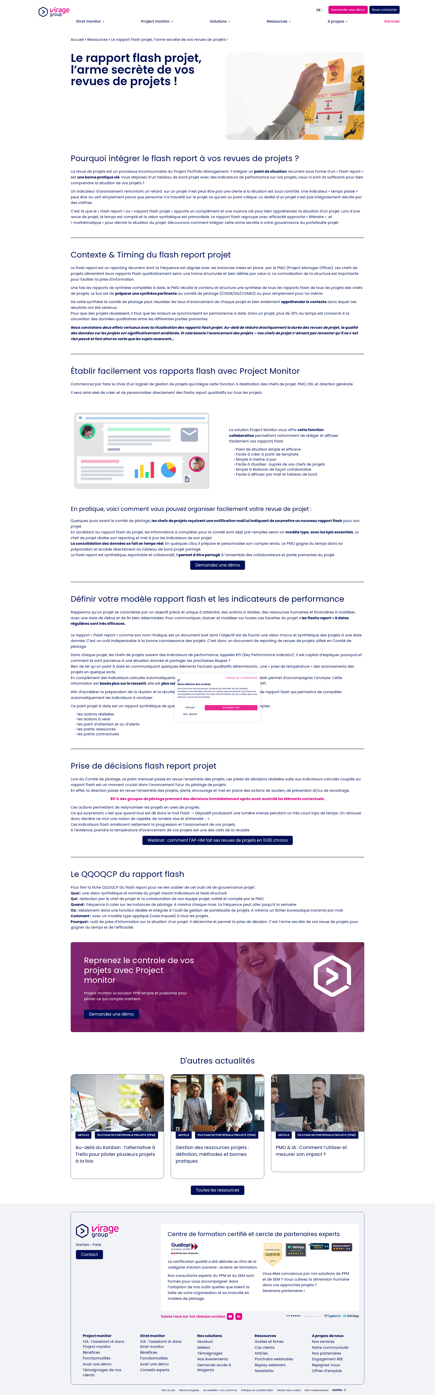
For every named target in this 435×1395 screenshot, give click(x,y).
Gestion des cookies (289, 1390)
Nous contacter (384, 9)
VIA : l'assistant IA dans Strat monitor (160, 1344)
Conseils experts (154, 1369)
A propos (336, 21)
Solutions (218, 21)
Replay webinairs (270, 1365)
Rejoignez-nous (326, 1365)
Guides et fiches (269, 1341)
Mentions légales (189, 1390)
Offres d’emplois (327, 1370)
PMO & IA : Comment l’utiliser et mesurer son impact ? (311, 1150)
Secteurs (205, 1341)
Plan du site (168, 1390)
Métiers (203, 1347)
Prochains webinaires (274, 1359)
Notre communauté (330, 1347)
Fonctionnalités (96, 1358)
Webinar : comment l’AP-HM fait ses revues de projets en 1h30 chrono (217, 840)
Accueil (77, 39)
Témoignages (209, 1353)
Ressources (277, 21)
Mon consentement (317, 1390)
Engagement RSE (327, 1359)
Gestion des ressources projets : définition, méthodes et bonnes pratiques (212, 1154)
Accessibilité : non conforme (220, 1390)
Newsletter (264, 1370)
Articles (261, 1353)
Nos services (323, 1341)
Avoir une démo (97, 1364)
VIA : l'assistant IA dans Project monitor (103, 1344)
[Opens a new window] (230, 1316)
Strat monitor (88, 21)
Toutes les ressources (217, 1190)
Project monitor (155, 21)
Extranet (392, 21)
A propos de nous (328, 1335)
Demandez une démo (217, 565)
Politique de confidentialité (257, 1390)
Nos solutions (209, 1335)
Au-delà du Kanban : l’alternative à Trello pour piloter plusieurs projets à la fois (115, 1154)
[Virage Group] (97, 1232)
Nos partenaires (326, 1353)
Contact (89, 1254)
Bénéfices (91, 1352)
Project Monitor (263, 429)
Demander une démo (348, 9)
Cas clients (265, 1347)
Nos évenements (212, 1359)
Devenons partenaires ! (284, 1290)
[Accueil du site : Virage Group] (54, 16)
